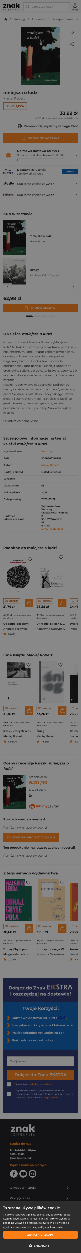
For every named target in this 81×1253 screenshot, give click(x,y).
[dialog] (40, 1227)
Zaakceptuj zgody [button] (40, 1234)
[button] (40, 1245)
